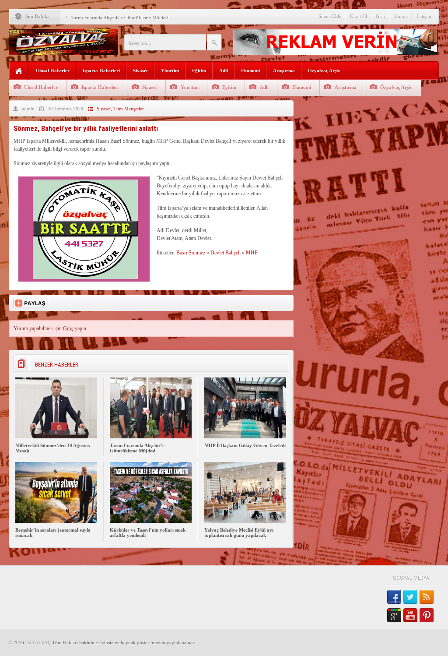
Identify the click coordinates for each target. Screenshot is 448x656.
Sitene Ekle (329, 16)
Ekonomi (250, 70)
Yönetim (170, 70)
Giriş (380, 16)
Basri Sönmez (190, 253)
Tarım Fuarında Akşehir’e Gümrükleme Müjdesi (119, 17)
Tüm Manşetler (128, 108)
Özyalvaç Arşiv (324, 70)
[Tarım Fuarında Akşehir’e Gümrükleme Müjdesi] (151, 437)
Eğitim (199, 70)
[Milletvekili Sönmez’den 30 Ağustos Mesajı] (56, 437)
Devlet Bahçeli (225, 253)
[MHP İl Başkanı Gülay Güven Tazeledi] (245, 437)
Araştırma (284, 70)
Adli (223, 70)
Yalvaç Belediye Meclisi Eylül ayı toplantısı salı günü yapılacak (238, 532)
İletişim (423, 16)
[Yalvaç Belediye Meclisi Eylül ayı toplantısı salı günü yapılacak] (245, 521)
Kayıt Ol (358, 16)
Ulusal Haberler (53, 70)
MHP (252, 253)
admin (28, 108)
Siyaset (140, 70)
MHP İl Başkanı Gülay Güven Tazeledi (245, 445)
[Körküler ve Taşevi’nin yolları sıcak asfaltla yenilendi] (151, 521)
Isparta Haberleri (101, 70)
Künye (401, 16)
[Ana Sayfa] (19, 71)
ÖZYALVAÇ (38, 642)
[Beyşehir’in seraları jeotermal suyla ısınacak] (56, 521)
